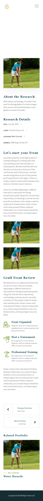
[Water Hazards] (35, 443)
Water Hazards (13, 476)
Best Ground (17, 136)
